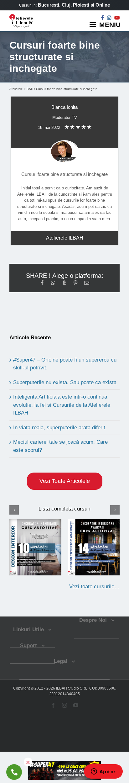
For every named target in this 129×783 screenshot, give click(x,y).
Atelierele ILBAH (21, 89)
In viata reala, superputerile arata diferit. (60, 428)
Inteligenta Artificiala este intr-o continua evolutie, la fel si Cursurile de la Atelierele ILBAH (61, 405)
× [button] (28, 762)
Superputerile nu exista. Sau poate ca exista (64, 382)
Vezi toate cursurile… (94, 587)
